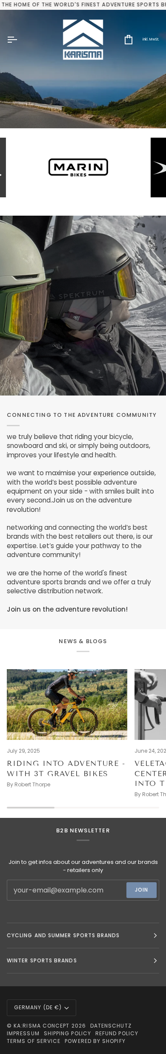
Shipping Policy (67, 1033)
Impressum (23, 1033)
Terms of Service (33, 1041)
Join (141, 889)
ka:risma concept (41, 1025)
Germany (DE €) (38, 1007)
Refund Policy (116, 1033)
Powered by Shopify (95, 1041)
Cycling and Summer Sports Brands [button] (63, 935)
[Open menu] (19, 40)
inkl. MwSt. (151, 39)
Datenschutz (111, 1025)
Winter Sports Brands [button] (42, 960)
